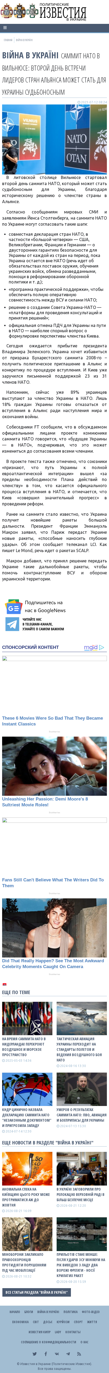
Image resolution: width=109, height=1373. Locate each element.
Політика (70, 1312)
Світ (36, 1322)
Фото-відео (91, 1312)
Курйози (63, 1322)
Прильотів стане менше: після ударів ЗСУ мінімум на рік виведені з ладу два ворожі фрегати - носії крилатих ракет (81, 1265)
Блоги (28, 1312)
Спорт (78, 1322)
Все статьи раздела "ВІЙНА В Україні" (37, 1292)
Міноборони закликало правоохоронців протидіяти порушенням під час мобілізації (24, 1262)
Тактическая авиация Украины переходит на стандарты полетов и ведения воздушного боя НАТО (79, 1049)
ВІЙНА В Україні (30, 55)
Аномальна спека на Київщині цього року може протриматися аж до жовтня (26, 1197)
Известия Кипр (40, 1332)
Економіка (20, 1322)
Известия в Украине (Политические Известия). (56, 1364)
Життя (92, 1322)
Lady (58, 1332)
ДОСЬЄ (47, 1322)
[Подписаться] (36, 607)
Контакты (72, 1332)
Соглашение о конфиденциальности (48, 1342)
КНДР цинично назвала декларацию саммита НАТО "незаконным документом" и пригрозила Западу (26, 1117)
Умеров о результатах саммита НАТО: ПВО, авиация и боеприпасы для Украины (82, 1115)
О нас (84, 1342)
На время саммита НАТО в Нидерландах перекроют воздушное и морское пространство (24, 1046)
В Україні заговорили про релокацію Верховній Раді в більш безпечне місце (81, 1194)
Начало (15, 1312)
